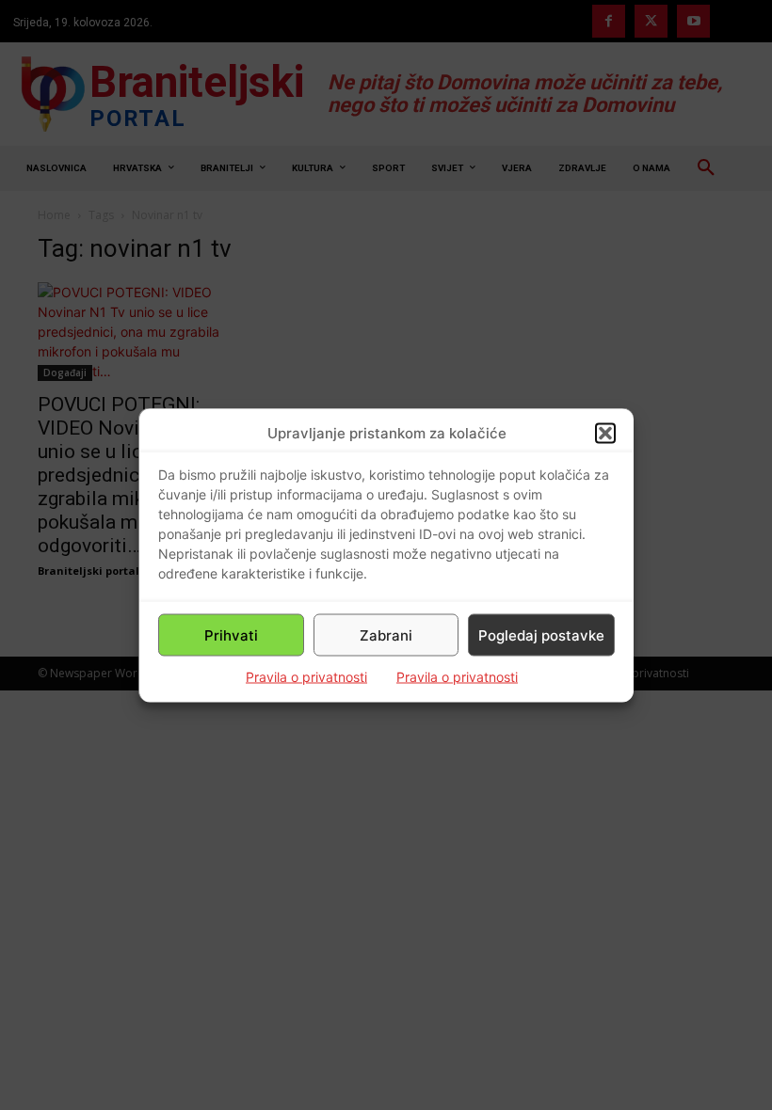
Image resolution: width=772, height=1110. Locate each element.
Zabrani (386, 634)
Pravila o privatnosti (306, 677)
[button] (605, 432)
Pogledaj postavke (541, 634)
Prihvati (231, 634)
